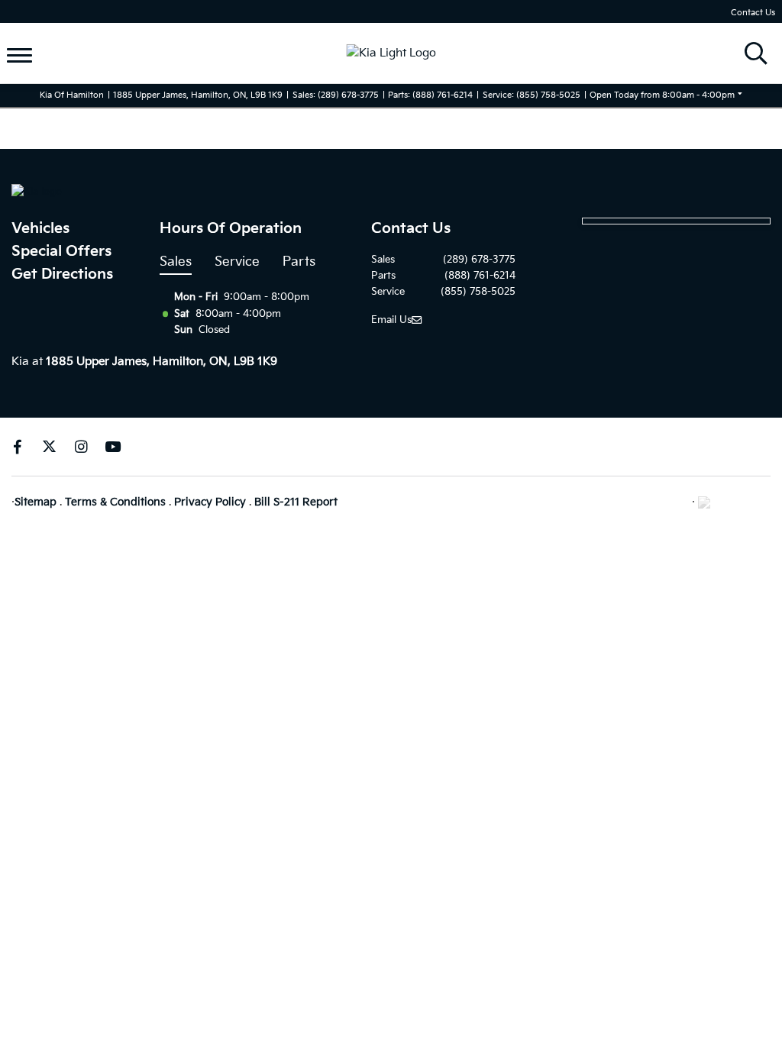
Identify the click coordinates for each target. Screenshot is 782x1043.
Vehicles (40, 228)
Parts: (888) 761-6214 (430, 95)
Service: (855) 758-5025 (531, 95)
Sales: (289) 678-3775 (335, 95)
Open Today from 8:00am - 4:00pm (662, 95)
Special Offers (61, 251)
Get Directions (62, 274)
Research (49, 65)
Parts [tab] (299, 262)
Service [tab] (237, 262)
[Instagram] (81, 447)
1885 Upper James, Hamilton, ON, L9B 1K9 (198, 95)
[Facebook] (17, 447)
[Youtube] (112, 447)
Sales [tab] (176, 262)
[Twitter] (49, 447)
